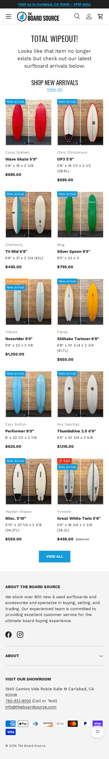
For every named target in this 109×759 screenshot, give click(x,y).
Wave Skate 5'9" (21, 159)
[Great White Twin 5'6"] (80, 481)
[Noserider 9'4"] (28, 302)
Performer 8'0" (19, 431)
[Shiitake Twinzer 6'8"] (80, 302)
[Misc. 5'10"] (28, 481)
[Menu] (8, 16)
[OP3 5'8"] (80, 122)
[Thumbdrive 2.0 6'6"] (80, 394)
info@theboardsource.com (30, 707)
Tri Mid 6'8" (16, 251)
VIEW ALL (54, 556)
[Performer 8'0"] (28, 394)
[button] (100, 16)
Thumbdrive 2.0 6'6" (76, 431)
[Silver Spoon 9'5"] (80, 214)
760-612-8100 (18, 701)
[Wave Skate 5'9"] (28, 122)
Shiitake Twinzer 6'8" (78, 338)
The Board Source (32, 746)
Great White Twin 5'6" (79, 518)
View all (54, 89)
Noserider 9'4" (19, 338)
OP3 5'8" (65, 159)
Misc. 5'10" (15, 518)
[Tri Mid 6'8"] (28, 214)
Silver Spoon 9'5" (73, 251)
